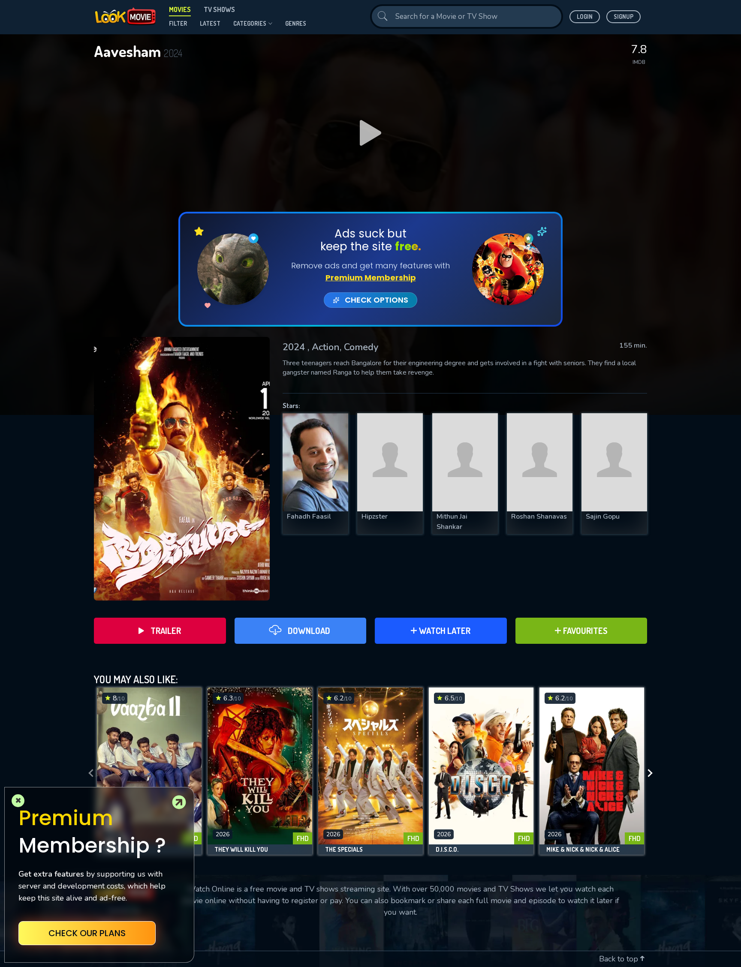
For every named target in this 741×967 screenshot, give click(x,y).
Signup (623, 16)
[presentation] (88, 773)
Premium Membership (370, 277)
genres (295, 23)
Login (585, 16)
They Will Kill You (241, 850)
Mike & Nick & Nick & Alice (583, 850)
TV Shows (219, 9)
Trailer (166, 630)
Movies (180, 9)
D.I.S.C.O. (447, 850)
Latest (210, 23)
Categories (249, 23)
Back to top (619, 959)
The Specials (344, 850)
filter (178, 23)
